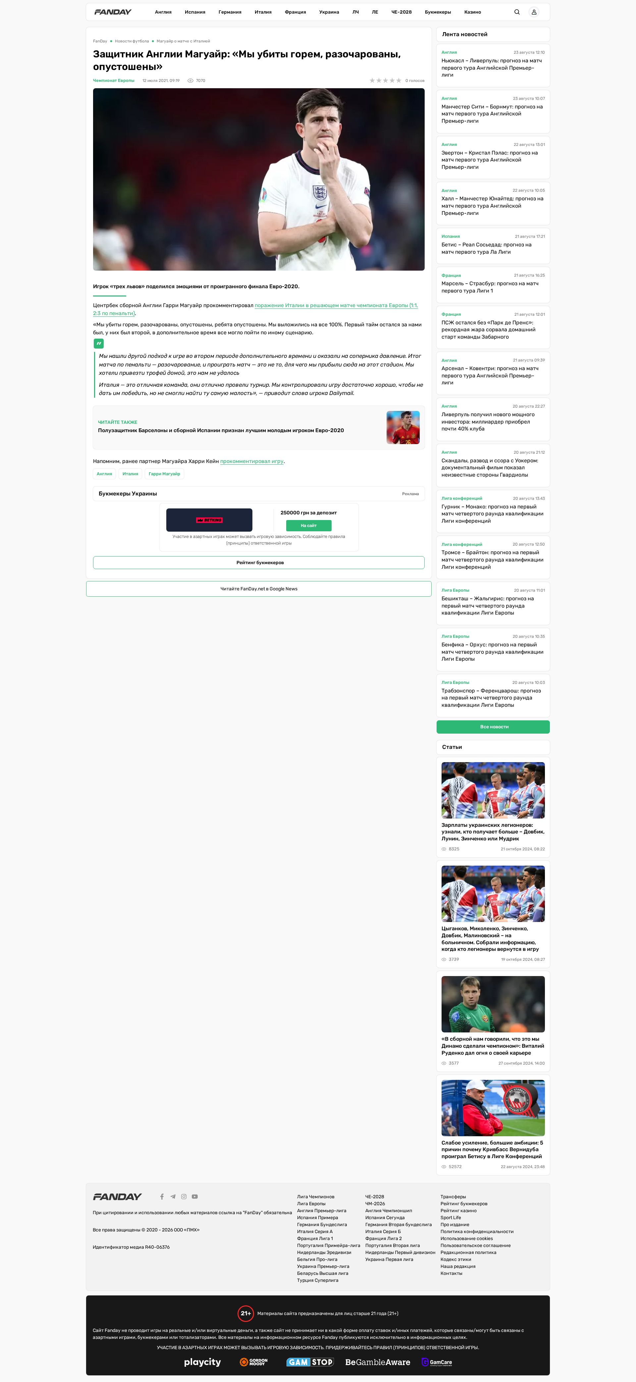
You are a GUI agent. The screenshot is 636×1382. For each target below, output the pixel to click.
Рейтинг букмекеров (260, 562)
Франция (295, 12)
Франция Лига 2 (383, 1238)
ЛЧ (355, 12)
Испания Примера (317, 1217)
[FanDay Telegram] (173, 1198)
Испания (195, 12)
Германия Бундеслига (322, 1224)
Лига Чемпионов (316, 1197)
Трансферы (453, 1197)
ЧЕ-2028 (402, 12)
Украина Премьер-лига (323, 1266)
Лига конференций (462, 498)
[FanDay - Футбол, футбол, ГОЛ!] (113, 12)
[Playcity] (203, 1363)
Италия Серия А (315, 1231)
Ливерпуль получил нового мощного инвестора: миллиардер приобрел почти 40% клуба (488, 421)
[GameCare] (437, 1363)
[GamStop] (310, 1363)
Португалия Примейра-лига (328, 1245)
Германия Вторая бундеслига (398, 1224)
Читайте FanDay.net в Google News (259, 589)
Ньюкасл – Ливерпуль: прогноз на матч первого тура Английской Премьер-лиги (492, 67)
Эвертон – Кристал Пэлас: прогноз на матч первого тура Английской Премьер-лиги (490, 160)
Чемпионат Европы (113, 80)
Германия (230, 12)
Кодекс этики (456, 1259)
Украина (329, 12)
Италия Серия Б (383, 1231)
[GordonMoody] (253, 1363)
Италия (263, 12)
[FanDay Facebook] (162, 1198)
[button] (517, 12)
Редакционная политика (469, 1252)
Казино (472, 12)
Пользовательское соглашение (476, 1245)
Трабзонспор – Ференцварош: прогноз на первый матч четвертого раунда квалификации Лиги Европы (491, 698)
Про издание (455, 1224)
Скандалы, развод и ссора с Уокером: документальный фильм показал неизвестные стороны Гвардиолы (490, 467)
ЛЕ (375, 12)
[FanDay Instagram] (184, 1198)
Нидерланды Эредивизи (324, 1252)
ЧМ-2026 (375, 1204)
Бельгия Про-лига (317, 1259)
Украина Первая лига (389, 1259)
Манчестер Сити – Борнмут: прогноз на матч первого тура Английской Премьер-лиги (492, 113)
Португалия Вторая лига (392, 1245)
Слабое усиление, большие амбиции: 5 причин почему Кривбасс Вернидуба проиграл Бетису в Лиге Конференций (492, 1150)
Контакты (451, 1273)
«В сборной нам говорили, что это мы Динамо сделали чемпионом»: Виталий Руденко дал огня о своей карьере (493, 1046)
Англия (163, 12)
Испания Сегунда (385, 1217)
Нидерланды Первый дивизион (400, 1252)
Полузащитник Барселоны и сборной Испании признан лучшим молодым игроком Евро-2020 (221, 430)
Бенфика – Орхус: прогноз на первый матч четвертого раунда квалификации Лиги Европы (493, 651)
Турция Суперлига (318, 1280)
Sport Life (451, 1217)
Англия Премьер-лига (321, 1211)
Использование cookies (467, 1238)
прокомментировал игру (252, 461)
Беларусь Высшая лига (322, 1273)
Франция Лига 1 (315, 1238)
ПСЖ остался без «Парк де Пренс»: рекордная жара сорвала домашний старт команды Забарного (489, 329)
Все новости (494, 727)
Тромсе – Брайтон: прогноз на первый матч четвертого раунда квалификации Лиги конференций (493, 559)
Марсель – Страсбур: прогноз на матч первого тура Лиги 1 (490, 287)
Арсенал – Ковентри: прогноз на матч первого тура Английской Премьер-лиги (490, 375)
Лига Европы (455, 590)
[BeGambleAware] (377, 1363)
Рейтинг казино (459, 1211)
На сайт (309, 525)
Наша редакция (458, 1266)
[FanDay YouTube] (195, 1198)
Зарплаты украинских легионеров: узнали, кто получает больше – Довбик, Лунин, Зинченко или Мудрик (493, 832)
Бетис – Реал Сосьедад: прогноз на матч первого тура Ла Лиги (487, 248)
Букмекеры (438, 12)
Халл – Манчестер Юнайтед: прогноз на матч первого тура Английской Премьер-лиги (493, 205)
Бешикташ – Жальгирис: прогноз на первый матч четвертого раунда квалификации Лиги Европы (488, 605)
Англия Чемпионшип (388, 1211)
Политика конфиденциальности (477, 1231)
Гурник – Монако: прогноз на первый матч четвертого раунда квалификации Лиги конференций (493, 513)
